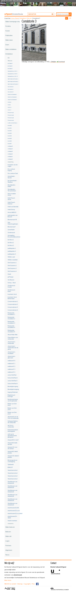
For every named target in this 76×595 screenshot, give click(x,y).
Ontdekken (23, 18)
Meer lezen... (8, 580)
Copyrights (27, 584)
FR (70, 18)
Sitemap (20, 584)
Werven (29, 18)
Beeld (17, 18)
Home (13, 18)
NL (67, 18)
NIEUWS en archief (10, 584)
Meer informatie (17, 0)
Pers (33, 584)
